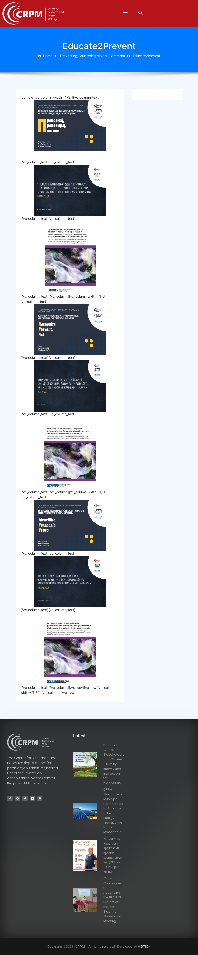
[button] (126, 14)
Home (47, 56)
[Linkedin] (32, 798)
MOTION (144, 946)
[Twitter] (25, 798)
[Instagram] (17, 798)
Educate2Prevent (146, 56)
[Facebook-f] (10, 798)
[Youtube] (39, 798)
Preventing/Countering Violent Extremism (92, 56)
